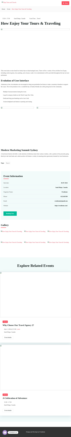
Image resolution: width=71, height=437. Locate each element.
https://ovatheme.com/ (61, 205)
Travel (38, 18)
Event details (7, 337)
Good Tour (32, 18)
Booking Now (10, 213)
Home (3, 9)
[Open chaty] (5, 432)
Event (8, 9)
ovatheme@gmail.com (61, 201)
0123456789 (64, 196)
